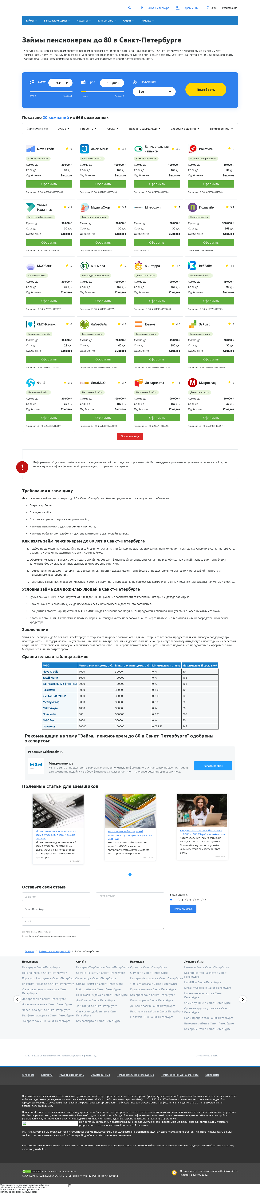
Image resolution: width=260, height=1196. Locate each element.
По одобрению (220, 128)
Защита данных (100, 1074)
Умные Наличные (54, 696)
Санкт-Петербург (157, 8)
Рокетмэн (49, 690)
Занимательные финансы (60, 683)
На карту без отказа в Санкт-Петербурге (156, 978)
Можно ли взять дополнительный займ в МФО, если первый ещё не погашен (56, 834)
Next (243, 999)
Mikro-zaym (50, 708)
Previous (17, 999)
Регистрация (229, 8)
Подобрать (206, 89)
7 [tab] (133, 1042)
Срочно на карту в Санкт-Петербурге (100, 973)
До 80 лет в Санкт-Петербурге (95, 1000)
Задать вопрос (213, 766)
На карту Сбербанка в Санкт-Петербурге (102, 967)
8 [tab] (138, 1042)
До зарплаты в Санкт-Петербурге (44, 999)
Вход (213, 8)
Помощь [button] (145, 20)
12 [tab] (161, 1042)
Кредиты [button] (82, 20)
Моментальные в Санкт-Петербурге (207, 988)
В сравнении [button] (187, 8)
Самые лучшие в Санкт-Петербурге (207, 1003)
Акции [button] (127, 20)
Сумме (62, 128)
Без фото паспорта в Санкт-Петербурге (48, 1015)
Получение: (148, 82)
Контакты (47, 1074)
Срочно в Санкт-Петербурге (148, 967)
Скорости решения (184, 128)
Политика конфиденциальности (180, 1074)
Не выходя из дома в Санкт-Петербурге (102, 995)
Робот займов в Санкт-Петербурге (98, 989)
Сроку (111, 128)
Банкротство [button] (105, 20)
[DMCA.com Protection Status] (31, 1171)
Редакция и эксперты (71, 1074)
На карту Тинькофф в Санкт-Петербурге (48, 984)
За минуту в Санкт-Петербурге (96, 978)
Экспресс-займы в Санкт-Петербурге (46, 1021)
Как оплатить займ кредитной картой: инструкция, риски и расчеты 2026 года (130, 834)
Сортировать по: (37, 128)
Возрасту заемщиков (143, 128)
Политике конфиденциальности (18, 1191)
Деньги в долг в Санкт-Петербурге (152, 1006)
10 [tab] (150, 1042)
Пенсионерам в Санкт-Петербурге (44, 973)
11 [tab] (156, 1042)
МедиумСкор (51, 702)
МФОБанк (49, 720)
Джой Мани (50, 677)
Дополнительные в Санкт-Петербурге (47, 1004)
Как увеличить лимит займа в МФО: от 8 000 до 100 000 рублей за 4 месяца (202, 832)
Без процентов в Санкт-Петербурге (207, 1029)
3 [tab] (110, 1042)
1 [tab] (98, 1042)
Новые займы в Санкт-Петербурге (206, 967)
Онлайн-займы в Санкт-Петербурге (99, 984)
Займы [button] (30, 20)
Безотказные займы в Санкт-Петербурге (156, 1011)
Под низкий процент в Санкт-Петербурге (49, 978)
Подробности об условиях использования (106, 1135)
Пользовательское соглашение (135, 1074)
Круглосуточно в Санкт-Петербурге (153, 989)
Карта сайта (212, 1074)
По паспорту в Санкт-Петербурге (151, 1000)
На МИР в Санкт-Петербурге (202, 982)
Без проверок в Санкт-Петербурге (152, 995)
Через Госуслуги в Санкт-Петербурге (46, 1010)
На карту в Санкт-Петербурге (41, 967)
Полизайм (49, 714)
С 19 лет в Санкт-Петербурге (149, 973)
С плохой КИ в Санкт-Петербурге (151, 1017)
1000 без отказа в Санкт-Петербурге (154, 984)
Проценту (87, 128)
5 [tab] (121, 1042)
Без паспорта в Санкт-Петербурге (98, 1021)
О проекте (28, 1074)
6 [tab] (127, 1042)
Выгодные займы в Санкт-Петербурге (209, 1023)
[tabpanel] (58, 829)
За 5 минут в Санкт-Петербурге (96, 1006)
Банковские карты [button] (55, 20)
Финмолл (49, 726)
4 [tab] (116, 1042)
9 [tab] (144, 1042)
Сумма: (42, 82)
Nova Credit (50, 671)
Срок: (92, 82)
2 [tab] (104, 1042)
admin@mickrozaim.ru (225, 1171)
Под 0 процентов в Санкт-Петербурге (208, 1018)
